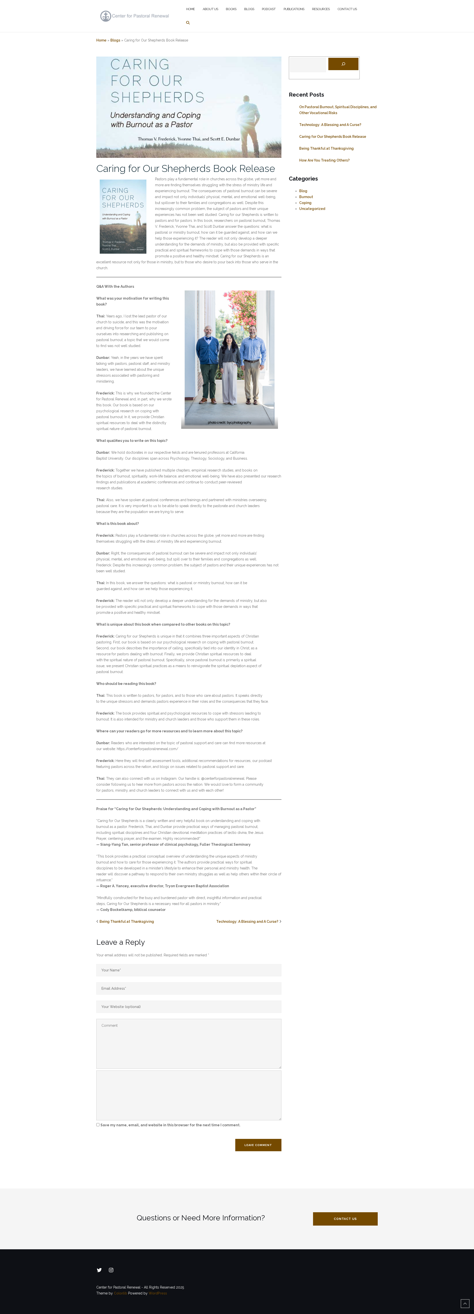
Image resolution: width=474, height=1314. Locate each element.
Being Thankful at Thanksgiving (126, 922)
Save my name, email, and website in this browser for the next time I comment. (170, 1125)
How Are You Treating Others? (324, 160)
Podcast (269, 9)
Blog (303, 191)
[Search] (343, 64)
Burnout (306, 197)
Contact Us (347, 9)
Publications (294, 9)
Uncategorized (312, 209)
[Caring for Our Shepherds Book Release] (188, 107)
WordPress (158, 1293)
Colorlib (120, 1293)
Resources (321, 9)
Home (190, 9)
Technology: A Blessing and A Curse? (247, 922)
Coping (305, 203)
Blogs (249, 9)
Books (231, 9)
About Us (210, 9)
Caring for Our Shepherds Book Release (185, 168)
